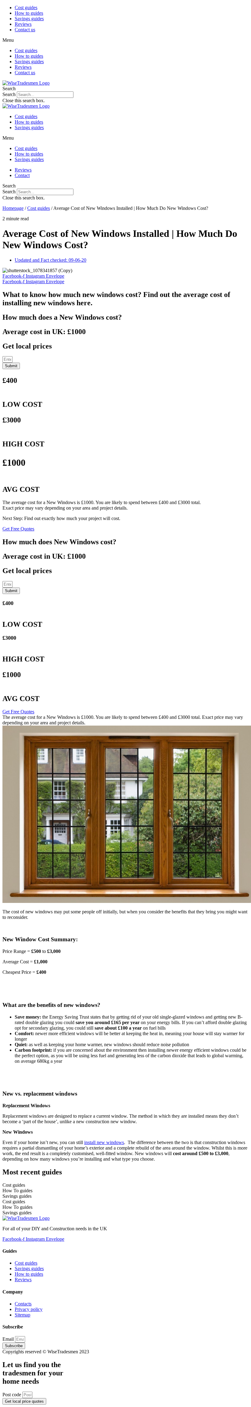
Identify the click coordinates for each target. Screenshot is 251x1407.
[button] (125, 40)
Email (8, 1339)
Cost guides (26, 7)
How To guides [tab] (17, 1190)
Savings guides (29, 18)
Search (9, 94)
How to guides (29, 13)
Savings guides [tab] (17, 1196)
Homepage (13, 208)
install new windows (104, 1142)
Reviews (23, 24)
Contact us (25, 29)
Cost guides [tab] (13, 1185)
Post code (12, 1394)
